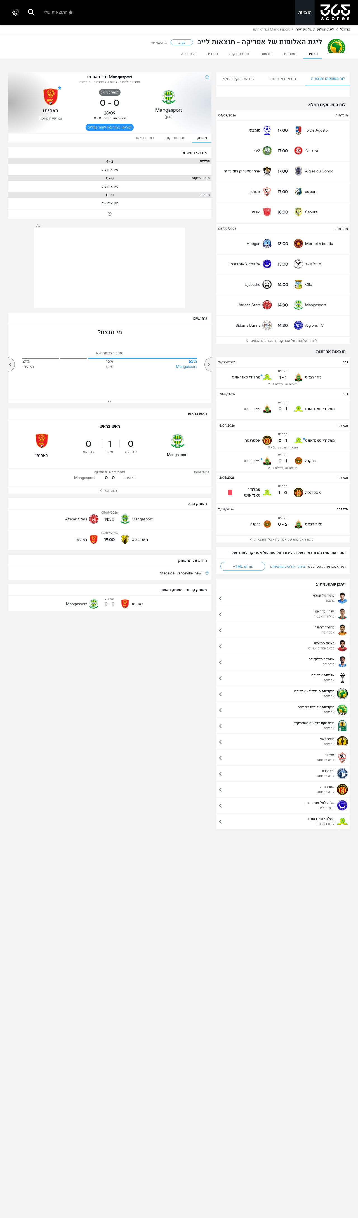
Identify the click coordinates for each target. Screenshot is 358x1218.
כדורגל (345, 29)
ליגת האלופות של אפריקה (315, 29)
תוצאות (305, 12)
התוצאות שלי (55, 12)
